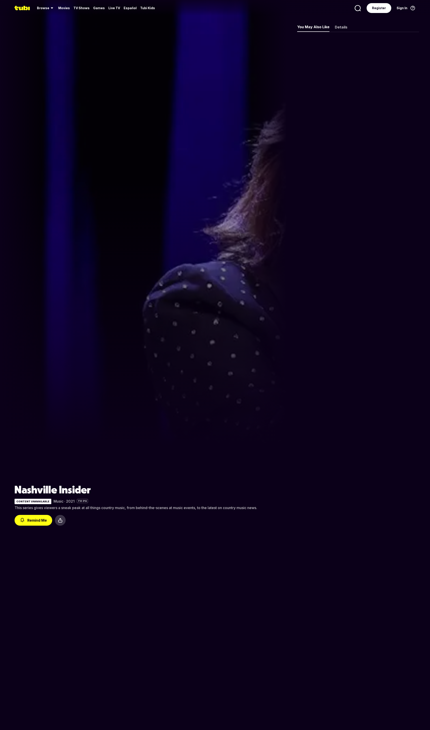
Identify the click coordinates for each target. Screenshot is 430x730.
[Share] (60, 520)
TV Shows (81, 8)
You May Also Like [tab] (313, 27)
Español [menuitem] (130, 8)
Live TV (114, 8)
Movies (64, 8)
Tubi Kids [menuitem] (147, 8)
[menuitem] (45, 8)
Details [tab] (341, 27)
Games (99, 8)
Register (379, 8)
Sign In (402, 8)
